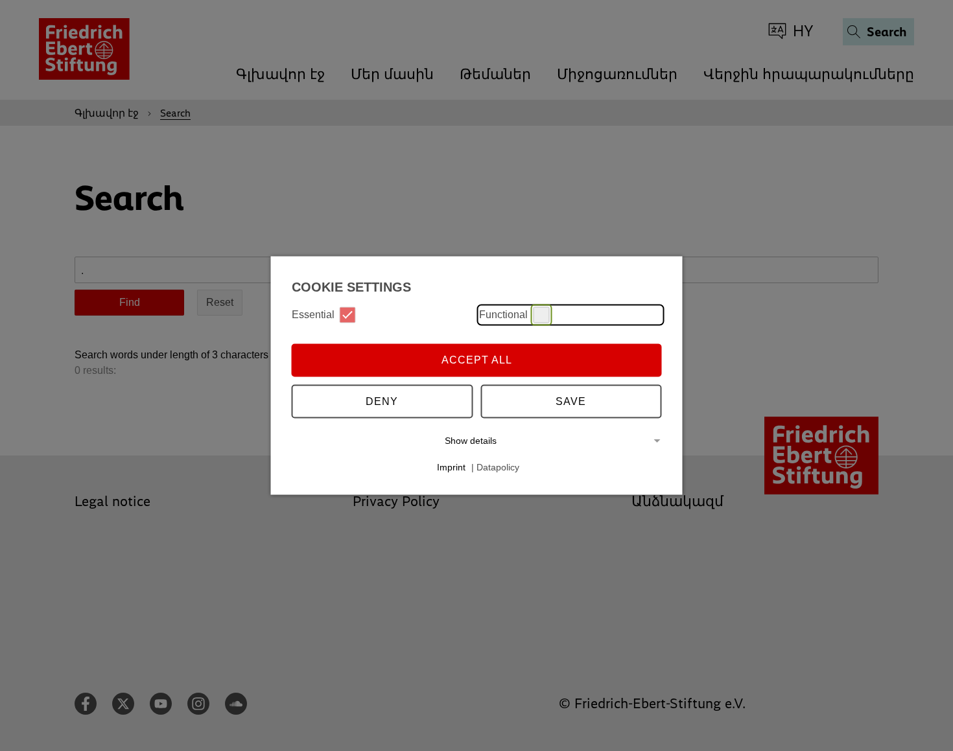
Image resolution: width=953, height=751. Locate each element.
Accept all (476, 359)
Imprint (451, 467)
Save (571, 401)
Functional (503, 314)
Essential (313, 314)
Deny (382, 401)
